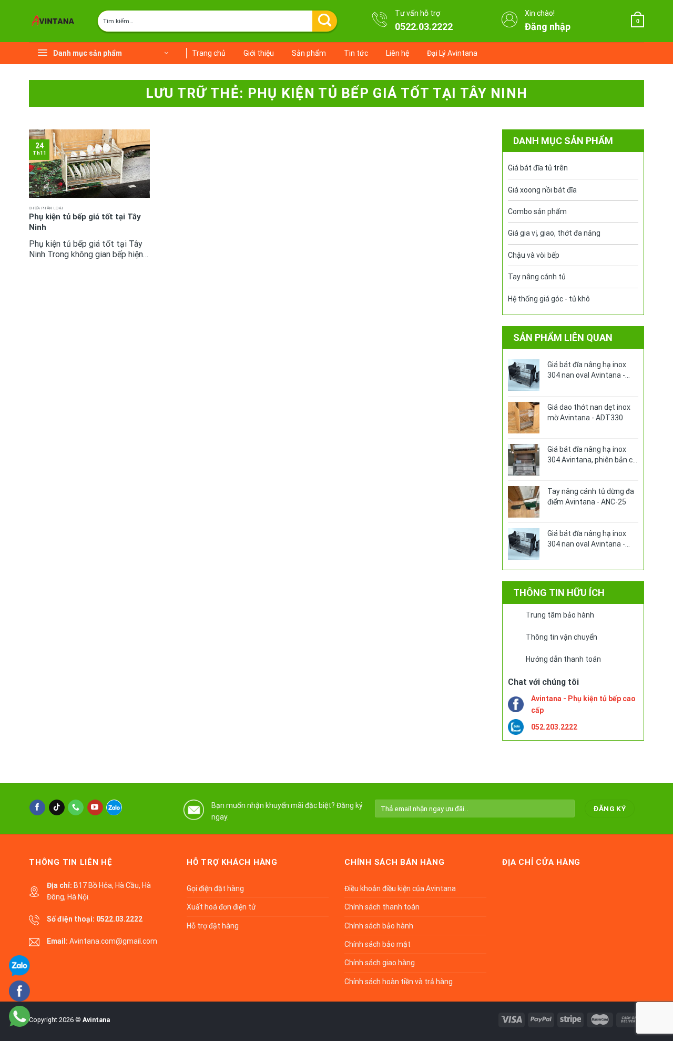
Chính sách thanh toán (382, 907)
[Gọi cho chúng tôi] (76, 807)
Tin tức (356, 53)
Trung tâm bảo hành (560, 615)
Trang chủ (209, 53)
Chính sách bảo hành (378, 926)
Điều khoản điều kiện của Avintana (400, 888)
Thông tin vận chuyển (561, 637)
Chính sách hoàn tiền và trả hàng (398, 981)
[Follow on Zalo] (114, 807)
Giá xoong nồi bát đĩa (542, 190)
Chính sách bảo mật (377, 944)
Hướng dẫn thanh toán (563, 659)
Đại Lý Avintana (452, 53)
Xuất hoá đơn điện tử (221, 907)
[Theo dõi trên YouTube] (95, 807)
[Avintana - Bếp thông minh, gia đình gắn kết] (55, 21)
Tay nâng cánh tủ (537, 276)
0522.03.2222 (424, 26)
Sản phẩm (309, 53)
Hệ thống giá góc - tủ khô (549, 299)
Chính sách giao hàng (379, 962)
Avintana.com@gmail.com (113, 941)
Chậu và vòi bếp (533, 255)
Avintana (96, 1020)
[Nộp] (324, 21)
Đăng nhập (547, 26)
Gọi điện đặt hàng (215, 888)
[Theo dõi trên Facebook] (37, 807)
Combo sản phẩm (537, 211)
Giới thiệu (258, 53)
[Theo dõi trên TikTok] (57, 807)
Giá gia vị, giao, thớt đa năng (554, 233)
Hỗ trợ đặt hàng (213, 926)
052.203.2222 (554, 727)
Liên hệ (397, 53)
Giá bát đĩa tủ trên (538, 168)
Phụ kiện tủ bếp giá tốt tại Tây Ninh (85, 222)
